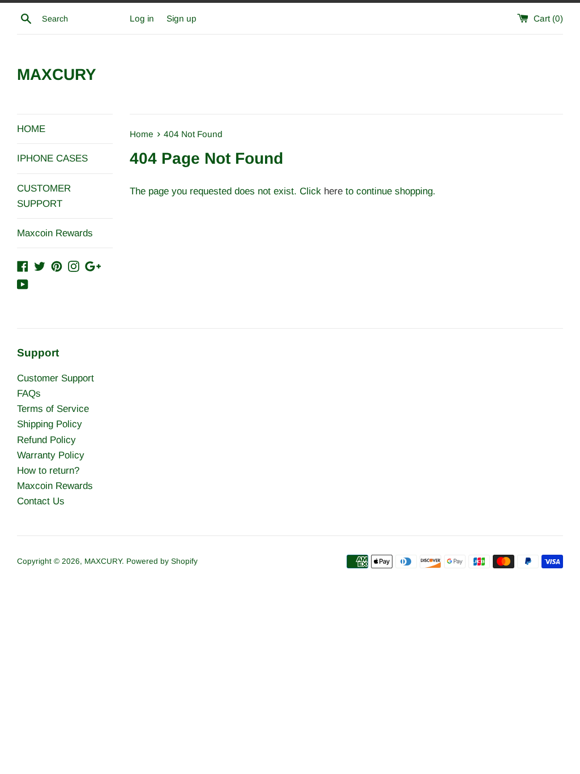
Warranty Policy (50, 455)
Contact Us (41, 501)
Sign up (182, 18)
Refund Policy (46, 440)
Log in (142, 18)
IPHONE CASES (52, 158)
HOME (31, 129)
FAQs (29, 393)
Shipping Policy (49, 424)
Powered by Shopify (162, 561)
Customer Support (55, 378)
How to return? (48, 470)
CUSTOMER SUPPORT (44, 196)
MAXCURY (56, 74)
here (333, 191)
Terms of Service (53, 408)
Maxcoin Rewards (55, 233)
